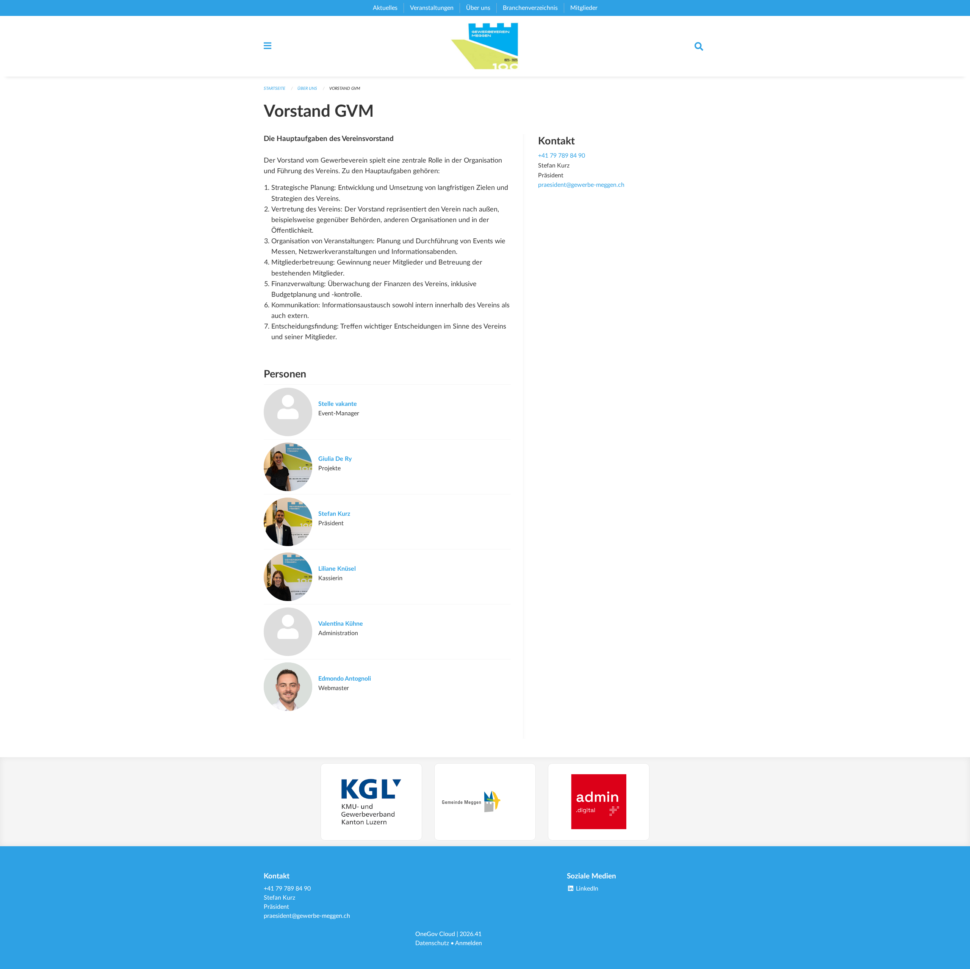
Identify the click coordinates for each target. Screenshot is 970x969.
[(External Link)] (371, 801)
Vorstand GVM (344, 88)
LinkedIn (586, 889)
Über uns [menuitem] (478, 8)
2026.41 (471, 934)
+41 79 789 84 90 (561, 156)
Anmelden (468, 943)
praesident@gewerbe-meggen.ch (581, 185)
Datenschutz (432, 943)
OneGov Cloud (435, 934)
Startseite (274, 88)
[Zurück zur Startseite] (485, 46)
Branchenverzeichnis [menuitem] (530, 8)
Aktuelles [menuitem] (385, 8)
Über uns (307, 88)
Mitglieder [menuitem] (584, 8)
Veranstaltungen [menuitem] (432, 8)
